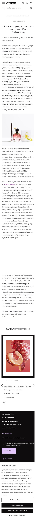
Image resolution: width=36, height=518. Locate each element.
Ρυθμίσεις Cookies (16, 500)
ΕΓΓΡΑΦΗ (7, 450)
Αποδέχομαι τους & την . (19, 444)
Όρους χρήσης (20, 443)
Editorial (16, 16)
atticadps (8, 458)
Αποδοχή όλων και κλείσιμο (17, 510)
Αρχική (9, 16)
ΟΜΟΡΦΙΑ (24, 16)
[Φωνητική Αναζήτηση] (31, 8)
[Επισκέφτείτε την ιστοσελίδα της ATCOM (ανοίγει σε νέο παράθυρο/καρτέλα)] (17, 515)
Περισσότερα (9, 397)
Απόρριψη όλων (17, 505)
